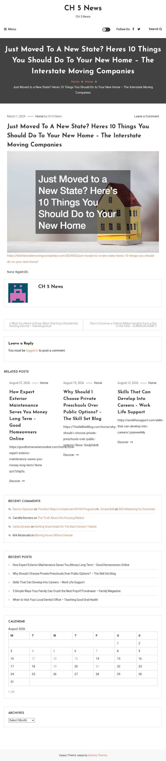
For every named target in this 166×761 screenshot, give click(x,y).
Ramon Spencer (23, 509)
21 (97, 666)
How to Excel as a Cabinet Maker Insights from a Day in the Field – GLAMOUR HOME (123, 325)
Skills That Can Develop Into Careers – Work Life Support (49, 582)
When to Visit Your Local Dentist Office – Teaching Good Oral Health (55, 599)
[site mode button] (106, 30)
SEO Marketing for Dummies (137, 509)
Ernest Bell (107, 509)
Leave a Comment (146, 116)
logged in (32, 350)
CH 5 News (83, 8)
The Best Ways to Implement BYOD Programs (67, 509)
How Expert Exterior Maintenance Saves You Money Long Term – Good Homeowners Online (71, 564)
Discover (15, 481)
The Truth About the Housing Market (61, 517)
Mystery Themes (97, 755)
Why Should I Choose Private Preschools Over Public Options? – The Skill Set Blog (82, 405)
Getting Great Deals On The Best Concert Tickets (66, 526)
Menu (12, 29)
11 (33, 659)
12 (54, 659)
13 (76, 659)
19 (54, 666)
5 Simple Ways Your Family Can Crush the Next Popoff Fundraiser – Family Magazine (67, 591)
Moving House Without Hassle (54, 535)
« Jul (11, 691)
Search (153, 29)
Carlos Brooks (21, 526)
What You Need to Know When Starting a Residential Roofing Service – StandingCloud (43, 325)
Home (39, 116)
